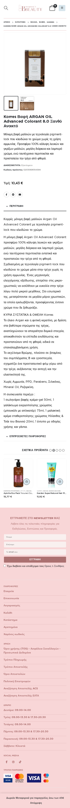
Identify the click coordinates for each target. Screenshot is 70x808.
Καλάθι (8, 613)
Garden (40, 491)
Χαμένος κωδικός (14, 634)
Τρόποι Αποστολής (16, 667)
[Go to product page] (18, 473)
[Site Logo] (30, 8)
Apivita (23, 491)
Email (20, 194)
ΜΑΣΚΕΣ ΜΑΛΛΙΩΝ (54, 491)
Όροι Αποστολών (14, 674)
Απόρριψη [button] (36, 803)
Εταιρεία (9, 591)
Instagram (13, 761)
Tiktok (20, 761)
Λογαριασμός (12, 605)
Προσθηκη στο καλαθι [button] (26, 482)
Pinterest (13, 194)
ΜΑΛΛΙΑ (28, 491)
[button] (6, 8)
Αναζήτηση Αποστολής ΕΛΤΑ (21, 695)
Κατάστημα (10, 620)
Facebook (6, 194)
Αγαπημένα (11, 627)
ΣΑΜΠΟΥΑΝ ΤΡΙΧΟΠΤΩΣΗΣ (12, 491)
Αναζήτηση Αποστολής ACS (21, 688)
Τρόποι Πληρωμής (15, 660)
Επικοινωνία (11, 598)
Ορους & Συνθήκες (54, 566)
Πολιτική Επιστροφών (17, 681)
